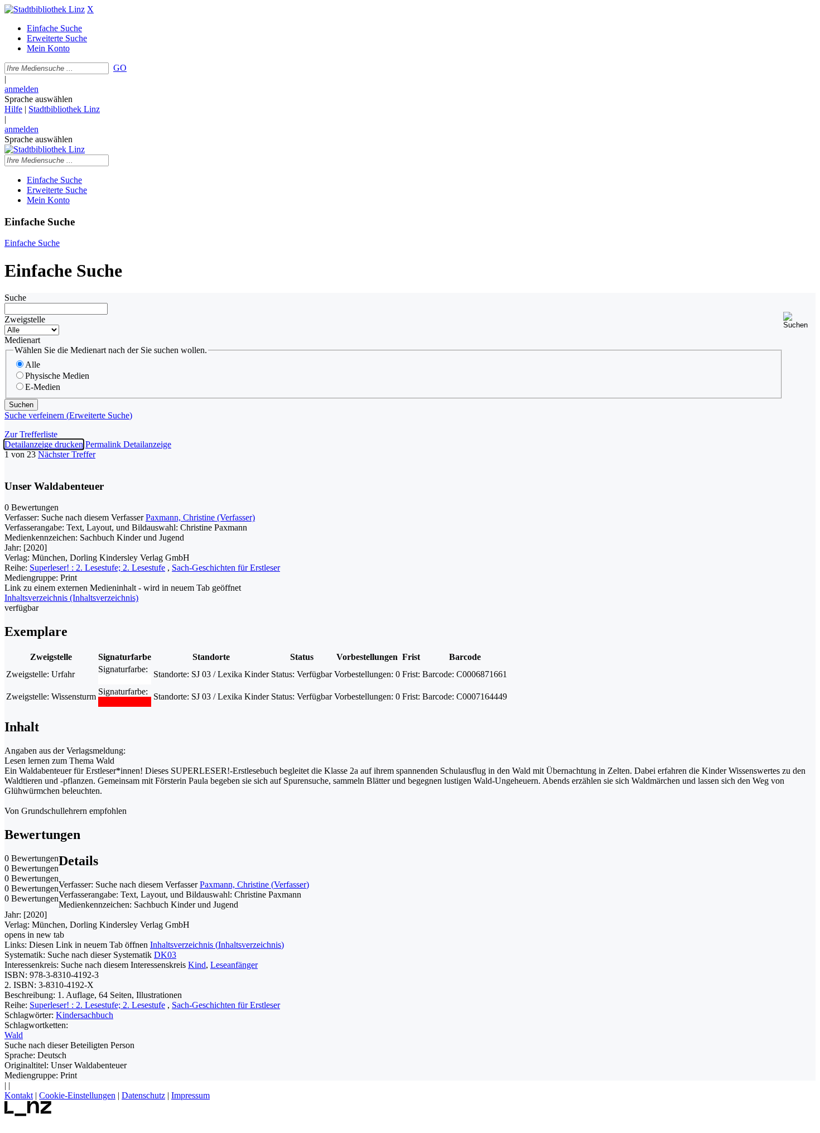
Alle (32, 364)
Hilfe (13, 109)
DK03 (165, 955)
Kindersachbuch (84, 1015)
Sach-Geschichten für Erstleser (226, 567)
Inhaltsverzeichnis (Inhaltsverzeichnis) (217, 944)
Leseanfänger (234, 965)
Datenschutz (143, 1095)
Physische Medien (57, 375)
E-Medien (42, 387)
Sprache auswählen (38, 99)
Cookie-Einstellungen (77, 1095)
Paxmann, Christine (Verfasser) (200, 517)
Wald (13, 1035)
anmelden (21, 89)
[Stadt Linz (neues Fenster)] (28, 1113)
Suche (15, 297)
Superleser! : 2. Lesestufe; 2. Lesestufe (97, 567)
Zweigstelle (24, 319)
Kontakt (18, 1095)
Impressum (190, 1095)
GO (120, 68)
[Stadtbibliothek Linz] (44, 9)
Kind (197, 965)
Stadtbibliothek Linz (64, 109)
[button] (799, 320)
